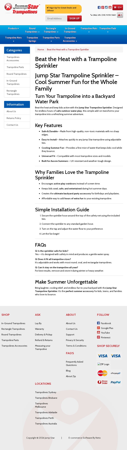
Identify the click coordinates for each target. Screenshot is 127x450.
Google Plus (107, 328)
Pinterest (105, 337)
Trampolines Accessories (13, 59)
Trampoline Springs (32, 39)
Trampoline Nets (13, 37)
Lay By (38, 323)
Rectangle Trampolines (50, 30)
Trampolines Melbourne (41, 405)
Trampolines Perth (44, 418)
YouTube (105, 332)
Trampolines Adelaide (46, 412)
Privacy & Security (75, 340)
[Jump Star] (22, 8)
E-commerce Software (80, 437)
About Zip (71, 376)
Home (41, 49)
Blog (68, 370)
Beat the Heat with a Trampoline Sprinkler (68, 49)
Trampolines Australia (46, 423)
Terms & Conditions (76, 345)
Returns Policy (14, 118)
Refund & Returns (44, 340)
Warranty (39, 328)
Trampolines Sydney (45, 392)
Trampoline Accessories (69, 39)
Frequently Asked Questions (74, 363)
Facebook (106, 323)
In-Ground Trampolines (70, 30)
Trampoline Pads (107, 28)
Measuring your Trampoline (42, 347)
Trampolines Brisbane (46, 397)
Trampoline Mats (89, 28)
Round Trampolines (31, 30)
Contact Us (12, 124)
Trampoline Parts (51, 37)
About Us (11, 111)
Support (70, 334)
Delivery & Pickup (43, 334)
